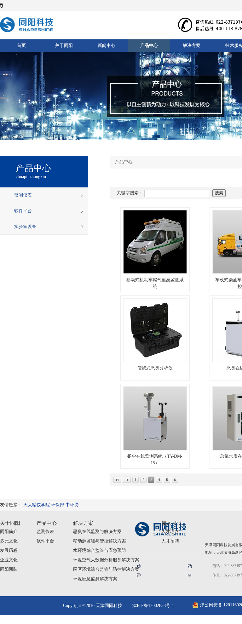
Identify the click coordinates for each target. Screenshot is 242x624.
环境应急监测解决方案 (95, 578)
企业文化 (9, 560)
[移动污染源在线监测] (155, 241)
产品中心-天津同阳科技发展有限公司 (33, 23)
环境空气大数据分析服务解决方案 (106, 560)
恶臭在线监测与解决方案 (97, 531)
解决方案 (83, 523)
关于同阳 (10, 523)
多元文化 (9, 541)
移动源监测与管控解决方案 (99, 541)
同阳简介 (9, 531)
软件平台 (45, 541)
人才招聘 (170, 541)
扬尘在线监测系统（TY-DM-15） (154, 459)
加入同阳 (171, 523)
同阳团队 (9, 569)
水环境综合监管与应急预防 (99, 550)
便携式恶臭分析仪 (155, 368)
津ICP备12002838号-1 (153, 605)
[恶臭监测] (155, 330)
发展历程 (9, 550)
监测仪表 (45, 531)
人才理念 (170, 531)
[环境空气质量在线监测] (155, 418)
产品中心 (47, 523)
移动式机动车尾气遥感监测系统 (155, 283)
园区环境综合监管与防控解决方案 (106, 569)
